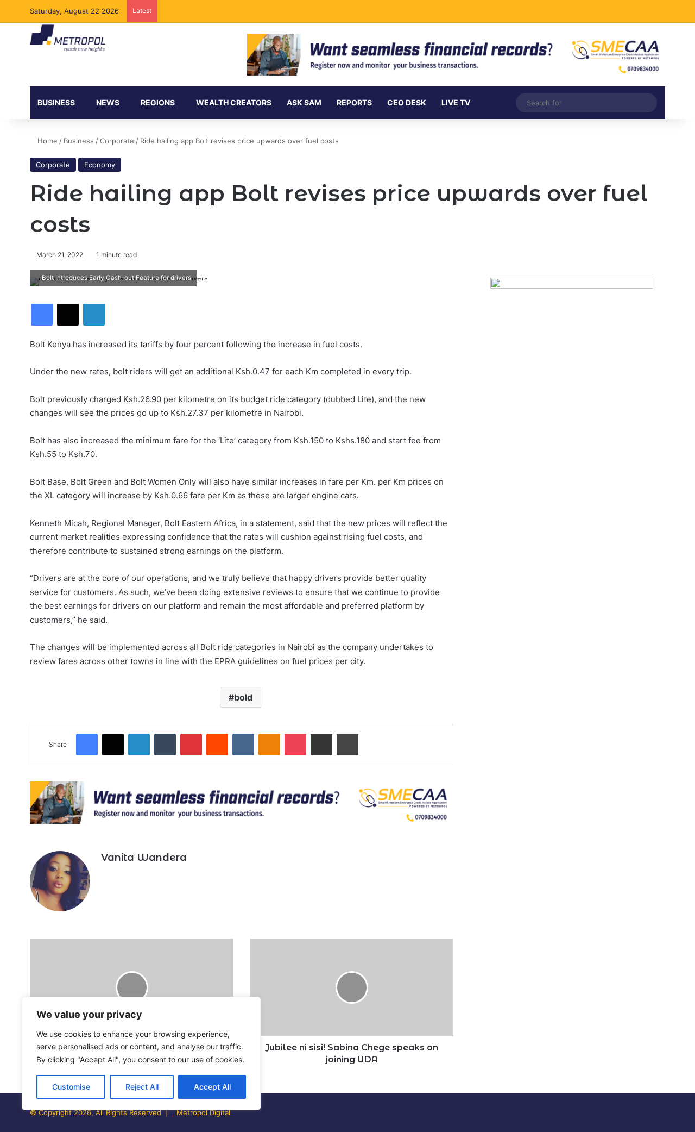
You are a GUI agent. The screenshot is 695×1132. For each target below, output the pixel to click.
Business (56, 102)
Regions (158, 102)
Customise (71, 1086)
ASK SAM (304, 102)
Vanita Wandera (144, 858)
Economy (99, 164)
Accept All (212, 1086)
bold (243, 697)
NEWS (107, 102)
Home (46, 140)
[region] (141, 1053)
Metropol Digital (203, 1112)
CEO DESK (406, 102)
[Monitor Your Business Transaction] (241, 802)
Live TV (455, 102)
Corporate (117, 140)
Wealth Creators (233, 102)
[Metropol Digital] (67, 38)
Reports (354, 102)
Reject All (142, 1086)
